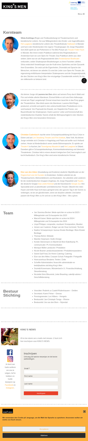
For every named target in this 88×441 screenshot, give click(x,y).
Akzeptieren (44, 429)
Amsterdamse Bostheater (69, 59)
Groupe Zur (76, 184)
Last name (28, 384)
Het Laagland (26, 44)
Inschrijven (41, 393)
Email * (27, 368)
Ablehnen (44, 435)
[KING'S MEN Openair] (15, 6)
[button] (84, 411)
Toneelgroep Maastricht (50, 146)
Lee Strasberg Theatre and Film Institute (49, 138)
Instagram (10, 388)
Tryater (80, 181)
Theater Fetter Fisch (76, 50)
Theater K (25, 146)
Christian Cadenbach (30, 135)
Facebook (9, 385)
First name (28, 376)
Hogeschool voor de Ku (30, 175)
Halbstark (71, 44)
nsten (42, 175)
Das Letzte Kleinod (46, 184)
